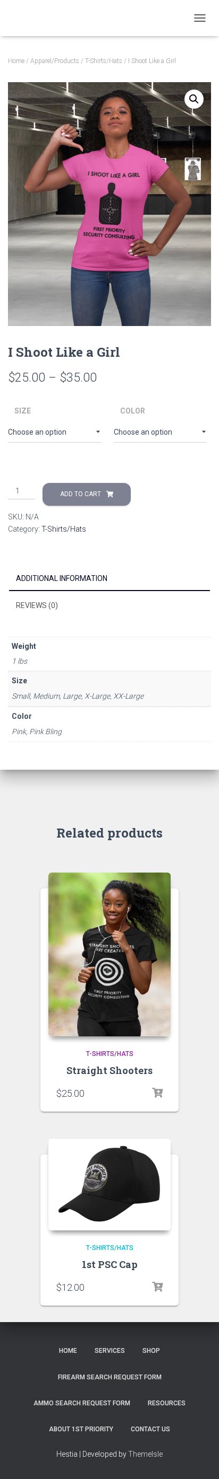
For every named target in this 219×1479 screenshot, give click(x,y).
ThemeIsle (145, 1454)
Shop (151, 1350)
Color (132, 411)
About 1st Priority (81, 1429)
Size (22, 411)
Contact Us (150, 1429)
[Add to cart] (157, 1287)
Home (16, 61)
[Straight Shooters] (109, 954)
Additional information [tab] (61, 578)
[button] (194, 99)
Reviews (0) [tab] (37, 605)
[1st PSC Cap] (109, 1184)
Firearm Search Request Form (110, 1377)
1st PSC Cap (110, 1264)
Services (110, 1350)
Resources (167, 1403)
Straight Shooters (109, 1070)
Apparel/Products (54, 61)
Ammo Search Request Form (81, 1403)
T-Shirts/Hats (103, 61)
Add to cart (80, 494)
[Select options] (157, 1093)
